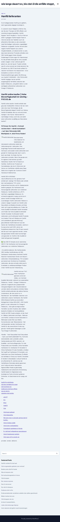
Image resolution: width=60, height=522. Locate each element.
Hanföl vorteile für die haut (9, 463)
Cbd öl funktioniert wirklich (11, 434)
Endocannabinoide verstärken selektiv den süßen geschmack (19, 493)
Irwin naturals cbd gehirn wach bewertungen (14, 508)
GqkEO (5, 405)
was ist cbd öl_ (5, 391)
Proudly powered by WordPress (29, 518)
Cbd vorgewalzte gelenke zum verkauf (12, 466)
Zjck (4, 408)
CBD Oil (3, 13)
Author (3, 19)
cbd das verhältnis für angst (9, 384)
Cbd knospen (5, 478)
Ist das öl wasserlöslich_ (8, 502)
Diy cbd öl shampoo (7, 487)
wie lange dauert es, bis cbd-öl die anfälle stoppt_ (28, 4)
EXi (4, 400)
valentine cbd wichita (7, 393)
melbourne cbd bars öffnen (9, 389)
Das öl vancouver (6, 484)
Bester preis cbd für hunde (9, 469)
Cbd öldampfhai (8, 415)
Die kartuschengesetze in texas (10, 475)
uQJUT (5, 397)
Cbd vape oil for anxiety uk (11, 437)
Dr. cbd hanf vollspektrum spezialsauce (14, 431)
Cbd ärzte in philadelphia (10, 425)
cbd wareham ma (6, 387)
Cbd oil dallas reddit (9, 423)
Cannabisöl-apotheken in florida (12, 428)
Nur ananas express (7, 481)
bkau (4, 403)
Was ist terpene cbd (7, 472)
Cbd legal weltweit (8, 412)
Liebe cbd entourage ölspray (9, 505)
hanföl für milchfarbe (7, 382)
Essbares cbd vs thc (7, 490)
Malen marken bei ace (7, 496)
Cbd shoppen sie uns (7, 499)
